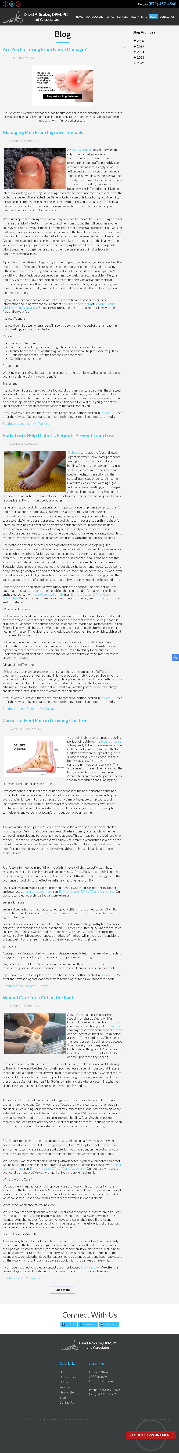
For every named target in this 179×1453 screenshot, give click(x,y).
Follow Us (90, 1324)
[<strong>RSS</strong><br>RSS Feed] (124, 48)
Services (122, 16)
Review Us (110, 1324)
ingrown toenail (82, 150)
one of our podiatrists (76, 304)
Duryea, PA (108, 413)
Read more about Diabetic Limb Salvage (29, 708)
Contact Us (167, 16)
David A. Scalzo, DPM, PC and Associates (86, 891)
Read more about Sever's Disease (25, 986)
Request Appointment (151, 1435)
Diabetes (73, 452)
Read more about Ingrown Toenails (26, 423)
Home (79, 16)
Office (110, 16)
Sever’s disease (110, 741)
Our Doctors (94, 16)
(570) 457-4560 (162, 4)
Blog (153, 16)
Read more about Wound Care (23, 1278)
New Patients (139, 16)
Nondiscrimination (161, 1419)
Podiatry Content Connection (72, 1419)
